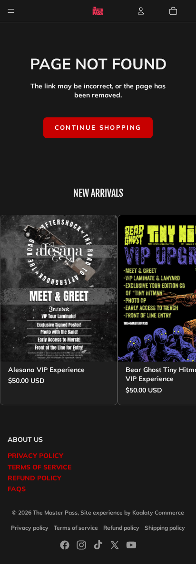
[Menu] (11, 11)
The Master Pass (55, 512)
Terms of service (76, 527)
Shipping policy (165, 527)
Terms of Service (39, 467)
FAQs (17, 489)
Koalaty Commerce (158, 512)
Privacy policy (30, 527)
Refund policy (121, 527)
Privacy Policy (35, 455)
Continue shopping (98, 127)
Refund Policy (34, 478)
